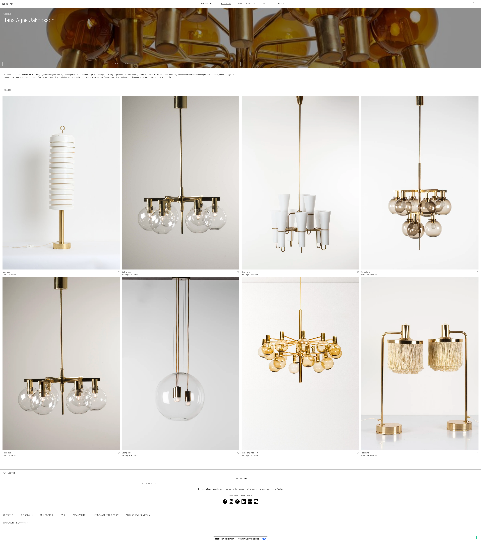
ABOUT (265, 4)
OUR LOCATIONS (46, 515)
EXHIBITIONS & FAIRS (246, 4)
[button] (122, 64)
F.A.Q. (63, 515)
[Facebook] (225, 501)
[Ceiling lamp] (180, 182)
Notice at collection (224, 538)
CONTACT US (8, 515)
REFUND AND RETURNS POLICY (105, 515)
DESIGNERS (226, 4)
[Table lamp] (61, 182)
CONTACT (280, 4)
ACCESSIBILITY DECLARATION (138, 515)
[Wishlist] (477, 4)
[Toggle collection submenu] (213, 3)
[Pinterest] (237, 501)
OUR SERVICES (27, 515)
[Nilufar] (8, 4)
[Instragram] (231, 501)
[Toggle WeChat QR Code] (256, 501)
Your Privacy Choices (248, 538)
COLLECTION (206, 4)
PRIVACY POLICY (79, 515)
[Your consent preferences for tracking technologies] (476, 537)
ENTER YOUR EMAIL (240, 478)
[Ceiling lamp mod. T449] (300, 363)
